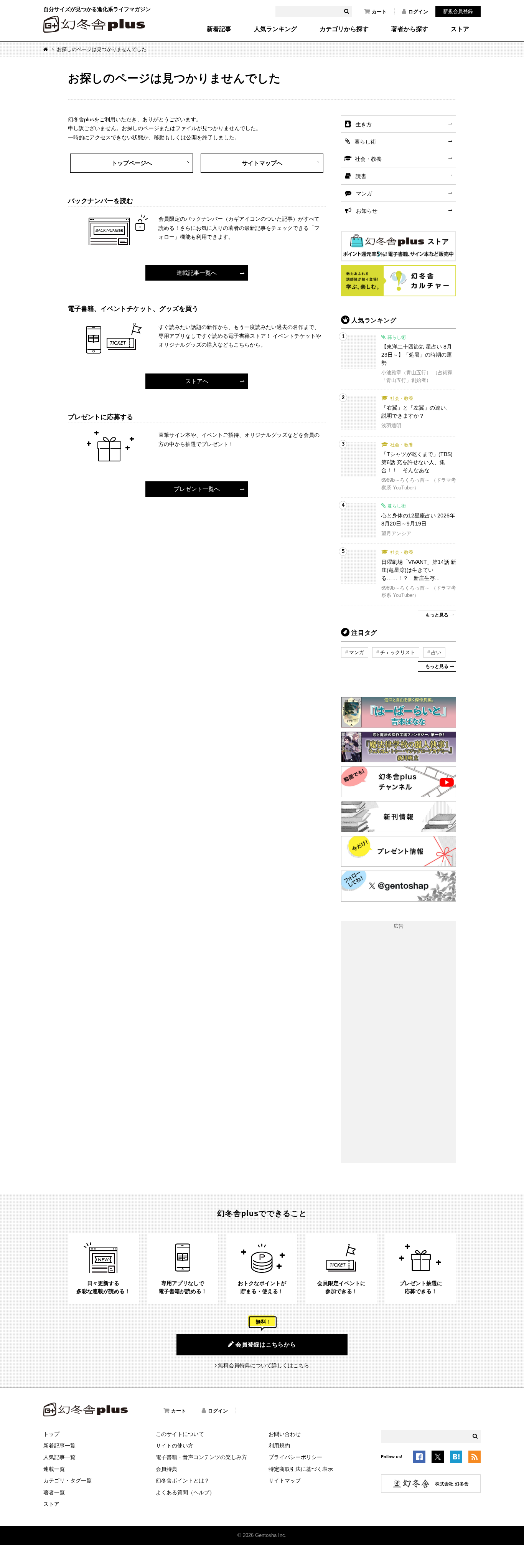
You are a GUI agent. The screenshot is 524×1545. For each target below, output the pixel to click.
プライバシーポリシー (295, 1457)
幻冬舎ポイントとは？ (182, 1480)
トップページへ (132, 163)
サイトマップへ (262, 163)
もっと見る (436, 615)
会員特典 (166, 1469)
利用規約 (279, 1446)
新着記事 (219, 29)
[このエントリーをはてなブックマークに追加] (456, 1458)
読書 (361, 176)
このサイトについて (180, 1434)
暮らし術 (365, 142)
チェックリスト (397, 652)
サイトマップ (285, 1480)
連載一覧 (54, 1469)
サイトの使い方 (174, 1446)
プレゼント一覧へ (197, 489)
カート (379, 12)
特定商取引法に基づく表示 (301, 1469)
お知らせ (366, 211)
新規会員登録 (458, 11)
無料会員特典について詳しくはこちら (263, 1365)
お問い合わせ (285, 1434)
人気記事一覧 (59, 1457)
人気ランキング (275, 29)
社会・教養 (368, 159)
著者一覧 (54, 1492)
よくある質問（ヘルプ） (185, 1492)
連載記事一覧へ (196, 272)
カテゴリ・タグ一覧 (67, 1480)
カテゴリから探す (344, 29)
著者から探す (409, 29)
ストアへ (196, 381)
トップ (51, 1434)
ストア (460, 29)
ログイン (418, 12)
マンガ (364, 193)
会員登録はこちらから (266, 1344)
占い (436, 652)
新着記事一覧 (59, 1446)
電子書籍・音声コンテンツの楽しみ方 (201, 1457)
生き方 (364, 124)
